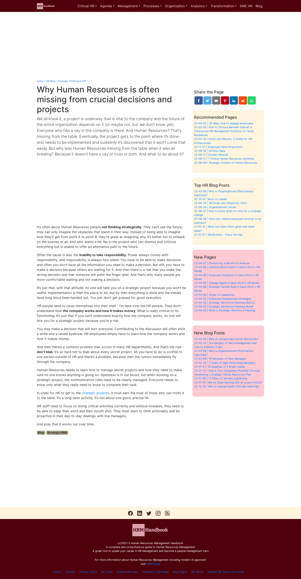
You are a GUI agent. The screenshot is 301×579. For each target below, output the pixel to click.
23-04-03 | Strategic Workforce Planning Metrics (224, 302)
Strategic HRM (57, 432)
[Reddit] (243, 100)
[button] (87, 6)
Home (40, 81)
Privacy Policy (88, 571)
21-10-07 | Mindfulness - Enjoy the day (218, 234)
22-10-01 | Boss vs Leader (210, 199)
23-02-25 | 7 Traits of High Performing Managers (225, 362)
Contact (70, 571)
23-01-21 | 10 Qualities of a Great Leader (219, 366)
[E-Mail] (216, 100)
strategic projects (95, 393)
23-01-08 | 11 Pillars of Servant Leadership (220, 378)
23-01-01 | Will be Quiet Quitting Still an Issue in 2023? (228, 382)
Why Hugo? (180, 571)
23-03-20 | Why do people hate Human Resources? (226, 339)
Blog (41, 432)
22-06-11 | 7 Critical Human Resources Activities (224, 158)
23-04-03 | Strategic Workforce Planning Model (223, 306)
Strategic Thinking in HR (72, 81)
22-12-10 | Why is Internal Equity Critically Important (226, 386)
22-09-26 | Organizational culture (215, 207)
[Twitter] (207, 100)
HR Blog (50, 81)
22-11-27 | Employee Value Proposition (218, 146)
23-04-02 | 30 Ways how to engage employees (223, 123)
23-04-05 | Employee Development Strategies (222, 298)
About (57, 571)
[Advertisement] (150, 45)
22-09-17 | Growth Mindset (211, 154)
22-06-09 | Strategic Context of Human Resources (225, 162)
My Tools (106, 571)
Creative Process (127, 571)
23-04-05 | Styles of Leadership (214, 294)
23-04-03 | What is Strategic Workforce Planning (224, 310)
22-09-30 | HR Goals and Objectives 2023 (220, 203)
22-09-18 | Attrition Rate (209, 150)
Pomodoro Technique (155, 571)
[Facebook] (199, 100)
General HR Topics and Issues (225, 571)
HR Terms (197, 571)
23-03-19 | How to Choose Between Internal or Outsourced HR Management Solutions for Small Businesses (224, 131)
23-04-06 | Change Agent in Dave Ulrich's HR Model (226, 282)
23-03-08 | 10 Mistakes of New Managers (220, 358)
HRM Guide (153, 563)
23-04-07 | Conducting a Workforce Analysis (222, 263)
